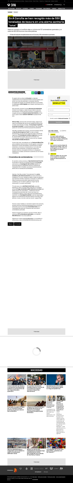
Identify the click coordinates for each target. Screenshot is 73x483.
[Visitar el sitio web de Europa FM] (56, 469)
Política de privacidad (42, 476)
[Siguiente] (65, 1)
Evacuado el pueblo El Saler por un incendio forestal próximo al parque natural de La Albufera (16, 409)
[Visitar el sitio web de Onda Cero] (51, 469)
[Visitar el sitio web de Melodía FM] (61, 469)
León (52, 143)
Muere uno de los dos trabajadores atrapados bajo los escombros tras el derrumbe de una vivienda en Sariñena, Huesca (36, 452)
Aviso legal (34, 476)
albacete (53, 134)
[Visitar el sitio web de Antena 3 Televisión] (22, 469)
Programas (39, 8)
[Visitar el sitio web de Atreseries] (46, 469)
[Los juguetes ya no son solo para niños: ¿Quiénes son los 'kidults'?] (56, 443)
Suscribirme (59, 122)
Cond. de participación (60, 476)
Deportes (18, 8)
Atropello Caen (47, 1)
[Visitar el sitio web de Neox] (31, 469)
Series (54, 8)
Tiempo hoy (41, 1)
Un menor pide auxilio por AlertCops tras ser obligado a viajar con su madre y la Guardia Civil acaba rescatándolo (58, 138)
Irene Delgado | (13, 92)
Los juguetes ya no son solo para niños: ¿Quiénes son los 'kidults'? (55, 451)
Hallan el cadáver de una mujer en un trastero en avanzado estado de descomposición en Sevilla (58, 157)
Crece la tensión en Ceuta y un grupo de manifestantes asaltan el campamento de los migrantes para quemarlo (15, 388)
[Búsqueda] (64, 4)
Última (50, 4)
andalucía (53, 153)
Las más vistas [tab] (53, 131)
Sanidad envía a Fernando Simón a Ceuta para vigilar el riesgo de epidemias (55, 387)
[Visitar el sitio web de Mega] (41, 469)
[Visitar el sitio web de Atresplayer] (39, 472)
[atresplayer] (58, 4)
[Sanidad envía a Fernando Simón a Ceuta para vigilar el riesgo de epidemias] (56, 379)
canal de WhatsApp (28, 218)
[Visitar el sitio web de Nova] (36, 469)
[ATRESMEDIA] (12, 470)
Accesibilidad (35, 479)
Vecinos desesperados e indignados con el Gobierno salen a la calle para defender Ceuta (15, 451)
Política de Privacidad (63, 118)
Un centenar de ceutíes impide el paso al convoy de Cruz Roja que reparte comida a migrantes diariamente (35, 388)
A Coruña (28, 98)
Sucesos (16, 12)
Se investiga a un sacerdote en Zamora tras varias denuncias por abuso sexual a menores (50, 404)
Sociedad (36, 370)
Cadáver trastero (54, 1)
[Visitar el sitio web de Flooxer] (46, 472)
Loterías (25, 8)
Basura (11, 224)
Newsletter (61, 8)
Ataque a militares (28, 1)
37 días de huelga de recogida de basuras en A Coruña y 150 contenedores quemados (32, 34)
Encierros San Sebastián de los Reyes (17, 1)
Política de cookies (51, 476)
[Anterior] (8, 1)
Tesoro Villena (35, 1)
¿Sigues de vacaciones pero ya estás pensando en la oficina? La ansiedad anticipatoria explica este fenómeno (35, 409)
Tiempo (32, 8)
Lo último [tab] (63, 131)
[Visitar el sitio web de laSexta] (26, 469)
